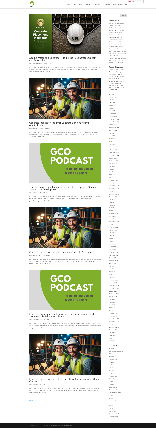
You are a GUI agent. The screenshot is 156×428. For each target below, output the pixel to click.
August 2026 (113, 97)
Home (68, 4)
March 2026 (112, 111)
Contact (120, 4)
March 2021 (112, 277)
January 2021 (113, 283)
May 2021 (112, 272)
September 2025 (114, 127)
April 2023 (112, 208)
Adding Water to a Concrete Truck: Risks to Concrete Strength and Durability (62, 59)
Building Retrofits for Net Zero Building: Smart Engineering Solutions (116, 33)
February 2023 (113, 213)
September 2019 (114, 327)
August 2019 (113, 330)
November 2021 (114, 255)
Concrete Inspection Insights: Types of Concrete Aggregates (61, 252)
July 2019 (112, 332)
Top (151, 423)
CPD (110, 354)
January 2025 (113, 149)
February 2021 (113, 280)
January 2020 (113, 316)
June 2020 (112, 302)
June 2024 (112, 169)
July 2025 (112, 133)
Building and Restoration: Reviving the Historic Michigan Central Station (117, 26)
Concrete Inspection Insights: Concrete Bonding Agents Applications (59, 124)
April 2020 (112, 308)
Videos (111, 395)
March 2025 (112, 144)
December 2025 (114, 119)
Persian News (113, 376)
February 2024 (113, 180)
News (74, 4)
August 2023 (113, 197)
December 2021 (114, 252)
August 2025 (113, 130)
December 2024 (114, 152)
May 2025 (112, 138)
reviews (111, 384)
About (114, 4)
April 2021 (112, 274)
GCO (32, 63)
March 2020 (112, 310)
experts (111, 357)
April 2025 (112, 141)
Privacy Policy (67, 425)
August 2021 (113, 263)
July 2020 (112, 299)
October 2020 (113, 291)
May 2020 (112, 305)
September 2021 (114, 260)
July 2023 (112, 199)
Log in (111, 408)
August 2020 (113, 296)
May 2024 (112, 172)
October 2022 (113, 224)
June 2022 (112, 235)
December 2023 (114, 186)
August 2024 (113, 163)
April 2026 (112, 108)
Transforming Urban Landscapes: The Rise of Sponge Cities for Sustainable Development (63, 188)
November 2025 (114, 122)
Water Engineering (114, 401)
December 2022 (114, 219)
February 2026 (113, 113)
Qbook (111, 381)
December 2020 (114, 285)
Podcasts (51, 63)
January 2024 (113, 183)
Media (80, 4)
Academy (107, 4)
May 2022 (112, 238)
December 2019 (114, 319)
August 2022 (113, 230)
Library (111, 368)
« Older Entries (33, 400)
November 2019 (114, 321)
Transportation (113, 390)
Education (97, 4)
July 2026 (112, 100)
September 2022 (114, 227)
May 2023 (112, 205)
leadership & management (117, 365)
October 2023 (113, 191)
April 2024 (112, 175)
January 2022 (113, 249)
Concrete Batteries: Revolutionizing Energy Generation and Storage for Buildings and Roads (61, 315)
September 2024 (114, 161)
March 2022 (112, 244)
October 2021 (113, 258)
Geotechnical (113, 359)
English (133, 1)
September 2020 (114, 294)
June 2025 (112, 136)
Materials (112, 370)
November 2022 (114, 222)
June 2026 (112, 102)
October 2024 (113, 158)
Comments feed (114, 414)
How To (111, 362)
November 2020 (114, 288)
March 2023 (112, 211)
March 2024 (112, 177)
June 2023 (112, 202)
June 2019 (112, 335)
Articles (46, 63)
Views (88, 4)
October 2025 (113, 125)
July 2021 (112, 266)
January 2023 (113, 216)
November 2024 (114, 155)
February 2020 (113, 313)
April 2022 (112, 241)
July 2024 (112, 166)
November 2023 (114, 188)
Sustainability (113, 387)
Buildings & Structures (116, 351)
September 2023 (114, 194)
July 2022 (112, 233)
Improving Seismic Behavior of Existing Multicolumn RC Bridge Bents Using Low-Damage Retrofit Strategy (116, 74)
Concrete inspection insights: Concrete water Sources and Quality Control (65, 380)
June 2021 (112, 269)
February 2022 (113, 247)
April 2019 (112, 341)
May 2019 (112, 338)
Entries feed (112, 411)
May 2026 (112, 105)
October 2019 (113, 324)
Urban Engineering (115, 393)
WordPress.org (113, 417)
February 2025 (113, 147)
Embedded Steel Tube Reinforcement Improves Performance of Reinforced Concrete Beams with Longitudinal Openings (117, 42)
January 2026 (113, 116)
